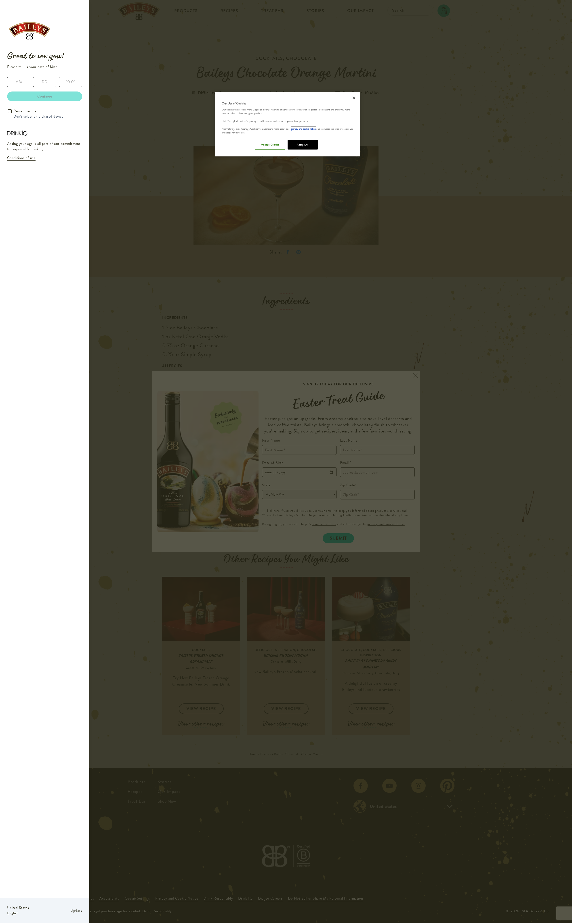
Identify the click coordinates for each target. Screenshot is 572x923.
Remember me (24, 111)
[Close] (354, 98)
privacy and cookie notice (303, 129)
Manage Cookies (270, 144)
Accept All (303, 144)
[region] (287, 124)
